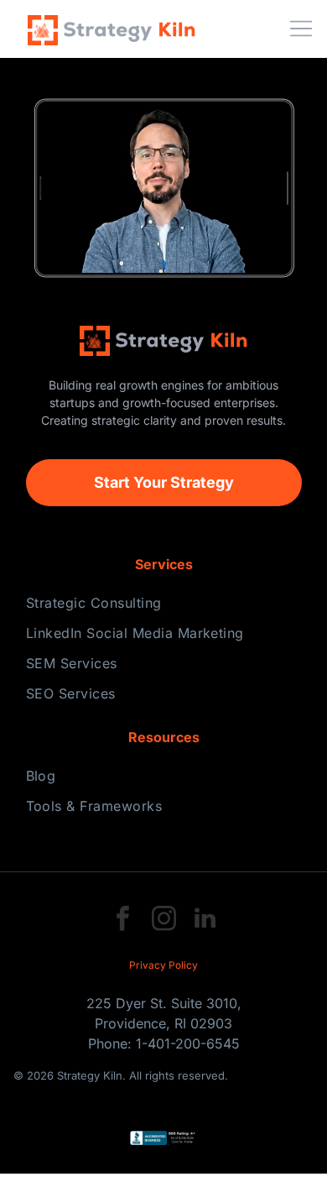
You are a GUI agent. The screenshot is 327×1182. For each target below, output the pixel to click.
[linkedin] (204, 920)
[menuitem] (163, 603)
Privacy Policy (163, 965)
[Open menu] (301, 28)
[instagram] (163, 920)
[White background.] (265, 36)
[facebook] (122, 920)
